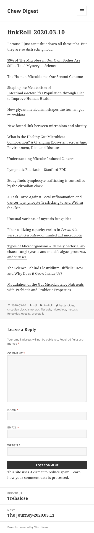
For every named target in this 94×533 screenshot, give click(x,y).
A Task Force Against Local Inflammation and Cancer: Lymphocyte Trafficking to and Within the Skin (45, 202)
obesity (25, 313)
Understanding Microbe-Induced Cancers (40, 158)
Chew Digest (23, 10)
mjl (35, 305)
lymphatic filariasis (39, 309)
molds (52, 251)
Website (13, 445)
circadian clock (16, 309)
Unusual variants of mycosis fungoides (39, 218)
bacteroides (66, 305)
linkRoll (48, 305)
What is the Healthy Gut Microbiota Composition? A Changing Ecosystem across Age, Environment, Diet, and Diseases (47, 142)
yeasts (34, 251)
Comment (16, 353)
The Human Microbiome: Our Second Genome (45, 76)
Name (12, 410)
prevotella (38, 313)
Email (13, 427)
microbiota (59, 309)
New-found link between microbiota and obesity (46, 125)
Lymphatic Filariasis (23, 169)
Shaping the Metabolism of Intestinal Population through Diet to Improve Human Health (45, 93)
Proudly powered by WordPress (27, 527)
